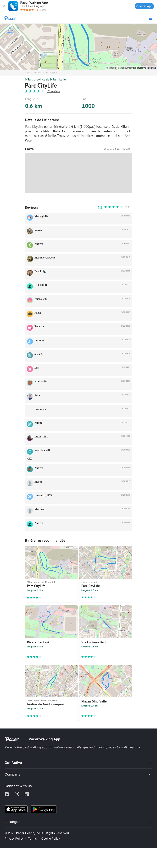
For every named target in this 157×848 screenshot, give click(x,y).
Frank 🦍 (40, 271)
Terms (32, 838)
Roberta (39, 326)
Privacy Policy (14, 838)
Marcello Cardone (44, 257)
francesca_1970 (43, 495)
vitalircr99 (40, 381)
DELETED (40, 285)
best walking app (35, 747)
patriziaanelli (42, 450)
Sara (37, 395)
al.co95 (38, 354)
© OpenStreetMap (127, 67)
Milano (37, 72)
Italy (27, 72)
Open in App (144, 6)
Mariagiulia (41, 216)
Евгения (39, 340)
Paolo (37, 312)
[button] (4, 6)
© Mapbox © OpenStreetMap (118, 149)
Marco (38, 481)
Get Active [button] (13, 763)
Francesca (40, 409)
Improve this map (146, 67)
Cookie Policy (50, 838)
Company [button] (12, 774)
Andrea (38, 243)
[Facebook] (7, 794)
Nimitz (38, 422)
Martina (39, 509)
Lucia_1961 (41, 436)
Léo (36, 367)
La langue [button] (12, 822)
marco (38, 230)
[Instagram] (17, 794)
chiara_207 (40, 299)
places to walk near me (123, 747)
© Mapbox (112, 67)
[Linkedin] (27, 794)
